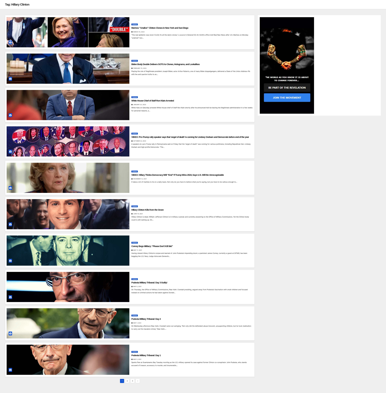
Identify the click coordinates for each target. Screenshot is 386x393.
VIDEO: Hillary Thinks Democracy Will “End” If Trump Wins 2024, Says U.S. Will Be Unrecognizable (177, 175)
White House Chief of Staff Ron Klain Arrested (152, 100)
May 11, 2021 (137, 250)
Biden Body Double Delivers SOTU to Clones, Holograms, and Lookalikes (165, 64)
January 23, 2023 (139, 104)
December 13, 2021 (140, 179)
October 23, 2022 (139, 141)
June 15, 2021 (138, 213)
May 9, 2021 (137, 286)
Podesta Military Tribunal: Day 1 (146, 355)
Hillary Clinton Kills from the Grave (147, 210)
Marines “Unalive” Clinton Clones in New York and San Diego (159, 28)
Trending (134, 24)
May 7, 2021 (137, 323)
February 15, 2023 (140, 68)
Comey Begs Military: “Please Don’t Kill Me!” (152, 246)
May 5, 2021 (137, 359)
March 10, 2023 (139, 32)
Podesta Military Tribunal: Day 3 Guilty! (149, 282)
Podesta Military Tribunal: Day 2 (146, 319)
